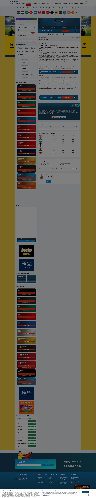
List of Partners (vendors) (46, 495)
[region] (48, 493)
